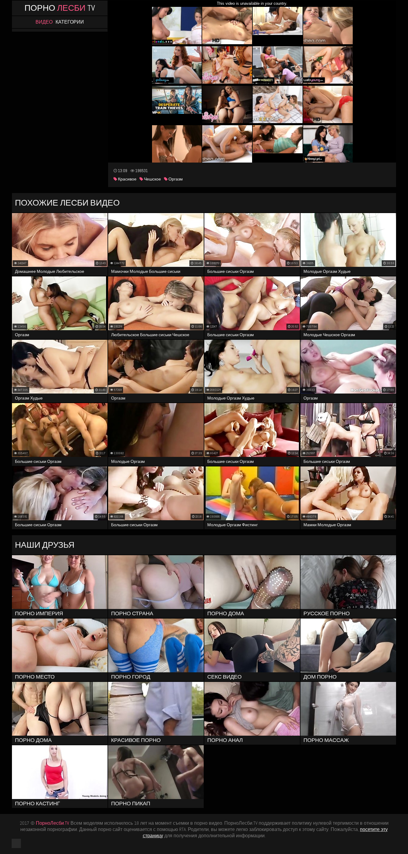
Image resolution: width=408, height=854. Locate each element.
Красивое (126, 179)
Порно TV (59, 8)
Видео (44, 22)
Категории (70, 22)
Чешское (152, 179)
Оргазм (175, 179)
